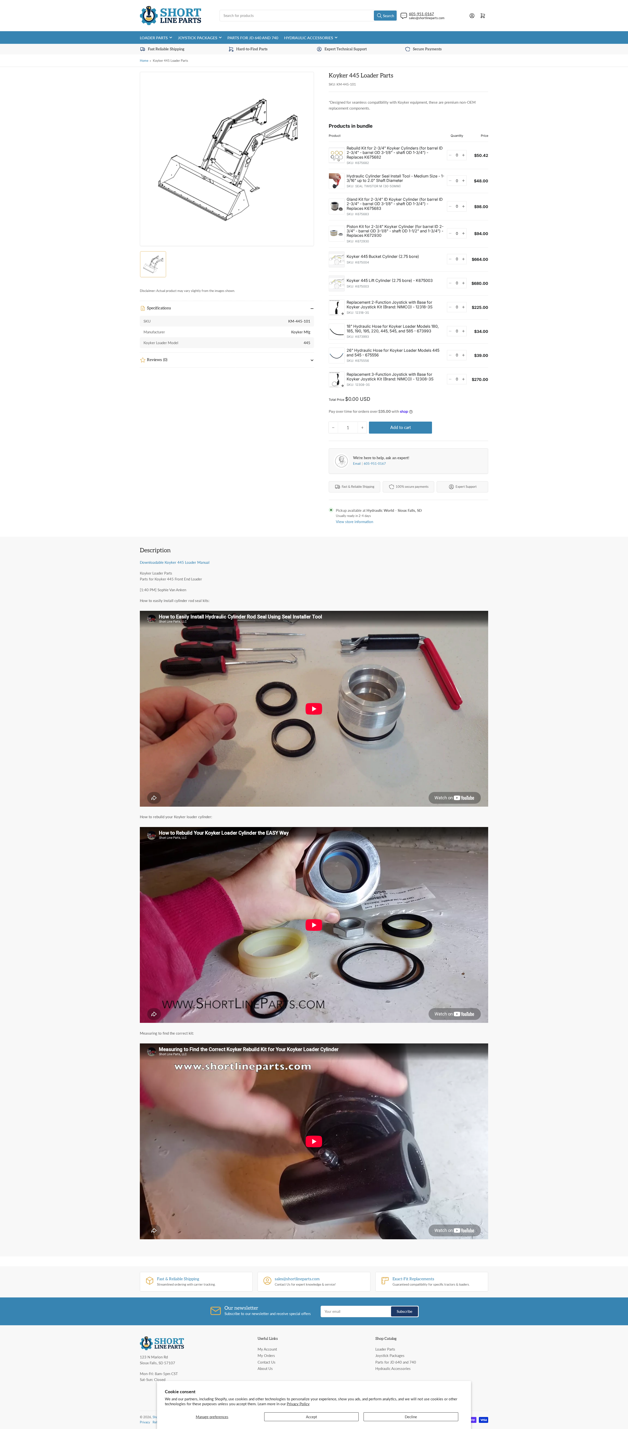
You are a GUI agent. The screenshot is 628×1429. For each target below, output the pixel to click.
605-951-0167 (375, 463)
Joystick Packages (197, 37)
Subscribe (404, 1311)
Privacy (145, 1422)
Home (144, 61)
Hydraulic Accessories (308, 37)
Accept (311, 1417)
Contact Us (266, 1362)
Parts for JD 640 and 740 (252, 37)
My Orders (266, 1355)
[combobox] (308, 15)
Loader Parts (154, 37)
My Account (267, 1349)
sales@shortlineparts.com (427, 18)
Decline (411, 1417)
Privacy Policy (298, 1404)
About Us (265, 1368)
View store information (354, 521)
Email (357, 463)
